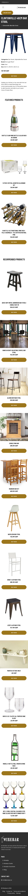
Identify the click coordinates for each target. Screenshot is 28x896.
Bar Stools (11, 59)
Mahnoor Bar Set (14, 489)
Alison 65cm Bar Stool (14, 398)
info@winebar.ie (5, 2)
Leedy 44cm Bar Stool (14, 625)
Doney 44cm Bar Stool (14, 580)
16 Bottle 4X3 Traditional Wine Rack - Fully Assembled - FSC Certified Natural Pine (14, 233)
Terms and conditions (19, 891)
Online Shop (7, 12)
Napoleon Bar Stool (14, 534)
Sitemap (18, 893)
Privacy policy (11, 893)
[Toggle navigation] (3, 7)
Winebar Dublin (8, 863)
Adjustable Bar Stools (21, 59)
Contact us (9, 891)
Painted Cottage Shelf (14, 671)
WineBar (6, 860)
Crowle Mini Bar (14, 443)
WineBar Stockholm (9, 866)
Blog (5, 870)
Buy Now (14, 76)
